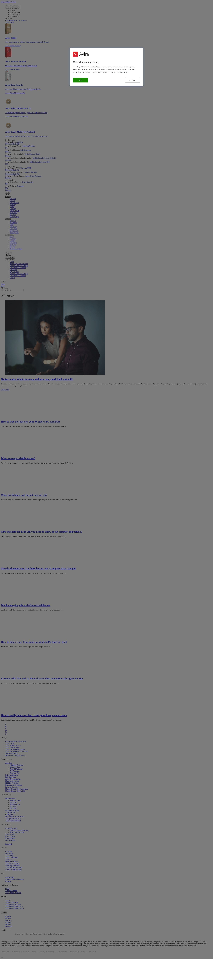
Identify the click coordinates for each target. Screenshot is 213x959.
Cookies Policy (123, 72)
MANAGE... (133, 80)
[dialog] (106, 67)
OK (80, 80)
